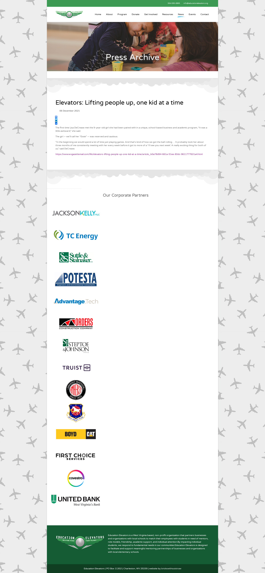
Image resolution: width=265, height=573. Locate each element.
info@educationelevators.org (196, 3)
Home (98, 14)
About (109, 14)
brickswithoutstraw (171, 568)
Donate (135, 14)
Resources (167, 14)
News (181, 14)
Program (122, 14)
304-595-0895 (174, 3)
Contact (205, 14)
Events (192, 14)
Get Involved (150, 14)
